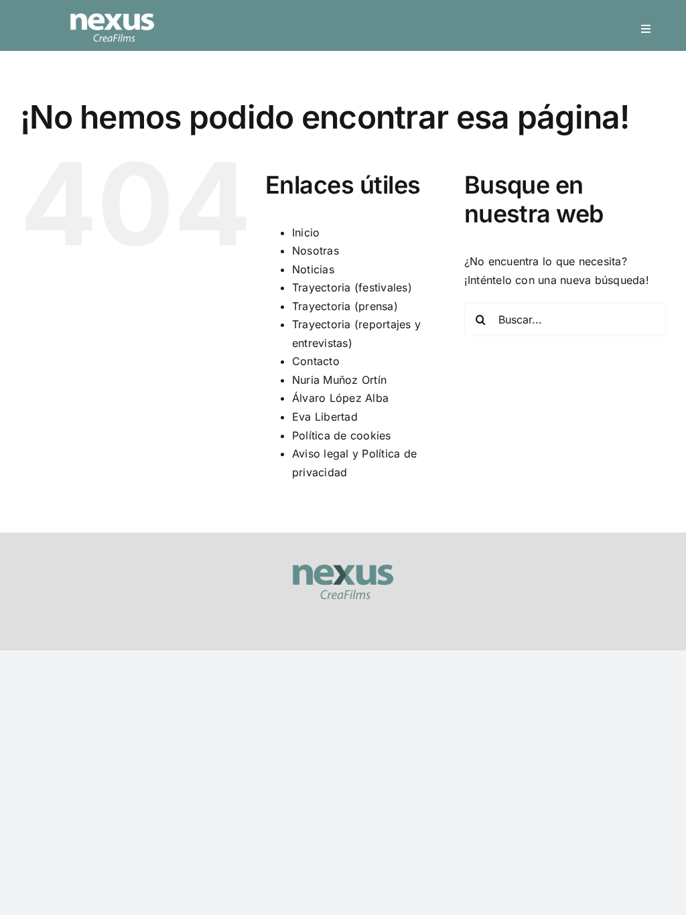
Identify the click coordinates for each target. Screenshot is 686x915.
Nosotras (315, 250)
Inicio (306, 232)
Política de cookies (341, 435)
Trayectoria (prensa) (345, 306)
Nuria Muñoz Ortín (339, 379)
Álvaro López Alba (340, 398)
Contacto (316, 361)
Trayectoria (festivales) (352, 287)
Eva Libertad (325, 416)
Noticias (313, 269)
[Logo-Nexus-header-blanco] (112, 18)
